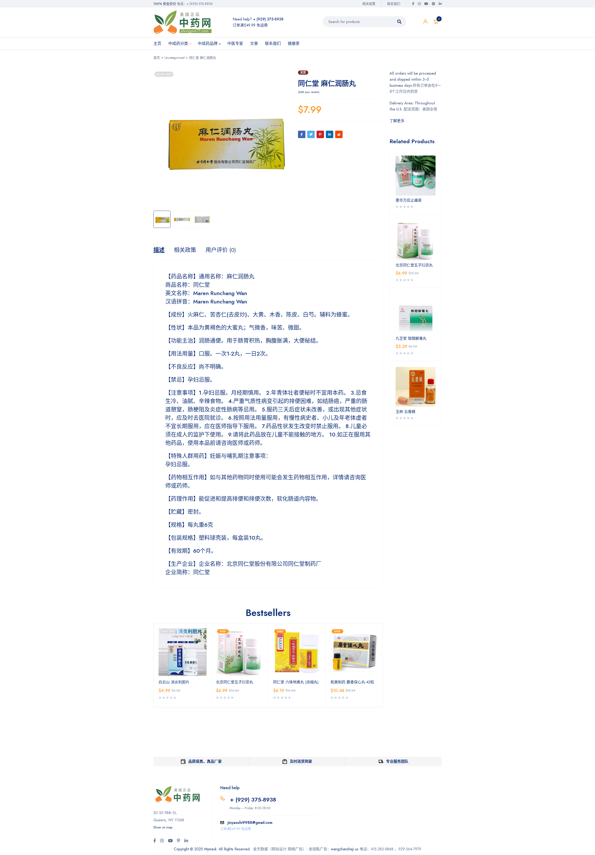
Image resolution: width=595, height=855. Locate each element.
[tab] (159, 249)
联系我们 (393, 3)
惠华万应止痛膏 (409, 200)
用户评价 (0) (220, 249)
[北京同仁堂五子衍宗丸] (416, 240)
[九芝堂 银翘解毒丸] (416, 314)
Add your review (308, 92)
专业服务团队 (397, 761)
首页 (156, 57)
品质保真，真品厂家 (205, 761)
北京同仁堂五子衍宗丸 (234, 682)
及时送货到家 (301, 761)
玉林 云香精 (405, 411)
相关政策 (368, 3)
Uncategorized (175, 57)
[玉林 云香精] (416, 387)
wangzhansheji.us (344, 849)
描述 (159, 249)
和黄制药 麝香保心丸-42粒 (352, 682)
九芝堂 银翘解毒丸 (411, 338)
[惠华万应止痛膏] (416, 176)
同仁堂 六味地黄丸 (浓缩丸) (296, 682)
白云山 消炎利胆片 (174, 682)
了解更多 (397, 120)
